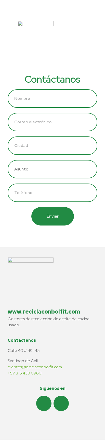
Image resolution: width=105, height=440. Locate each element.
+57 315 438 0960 (25, 373)
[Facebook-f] (61, 403)
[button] (80, 26)
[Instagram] (43, 403)
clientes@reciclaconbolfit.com (35, 367)
